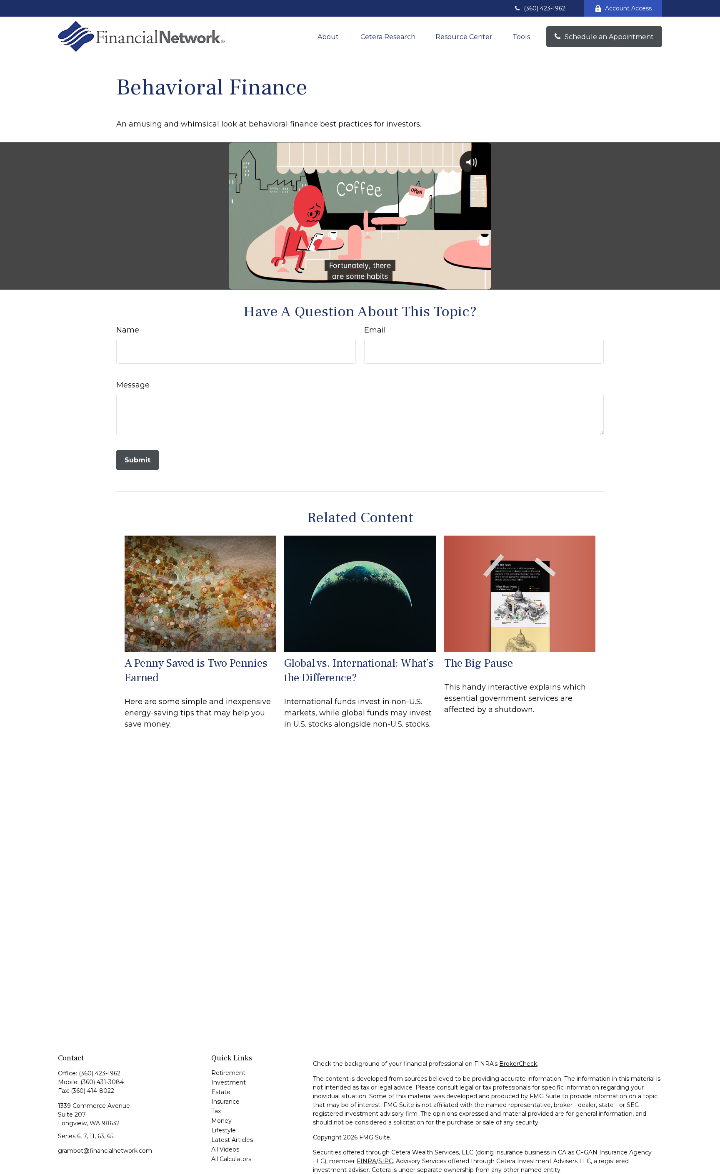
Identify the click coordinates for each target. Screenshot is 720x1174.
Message (133, 385)
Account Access (628, 8)
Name (127, 330)
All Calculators (231, 1159)
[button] (329, 37)
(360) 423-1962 (544, 8)
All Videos (225, 1149)
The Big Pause (478, 663)
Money (221, 1120)
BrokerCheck (518, 1063)
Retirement (228, 1073)
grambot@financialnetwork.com (105, 1150)
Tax (216, 1111)
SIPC (385, 1161)
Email (375, 330)
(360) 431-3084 (102, 1082)
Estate (220, 1092)
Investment (228, 1082)
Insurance (225, 1101)
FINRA (366, 1161)
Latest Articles (232, 1140)
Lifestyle (223, 1130)
